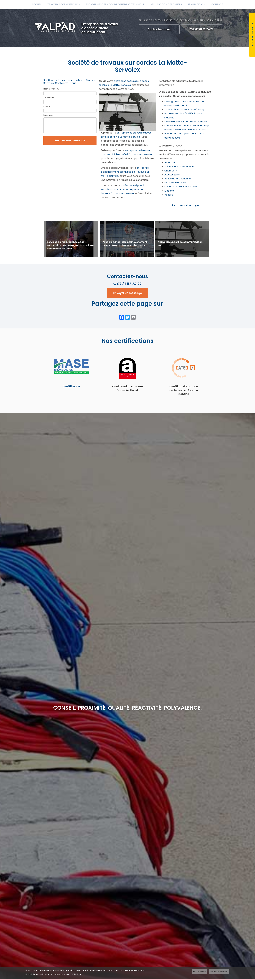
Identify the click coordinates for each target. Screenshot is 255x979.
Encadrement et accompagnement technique (115, 4)
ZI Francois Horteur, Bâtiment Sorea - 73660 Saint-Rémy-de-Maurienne (180, 20)
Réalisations (196, 4)
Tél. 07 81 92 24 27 (202, 29)
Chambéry (170, 170)
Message (48, 115)
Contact (217, 4)
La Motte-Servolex (175, 182)
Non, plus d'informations (219, 971)
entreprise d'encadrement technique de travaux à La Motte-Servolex (125, 172)
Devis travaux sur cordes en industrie (185, 121)
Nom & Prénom (51, 88)
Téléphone (48, 97)
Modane (169, 190)
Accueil (37, 4)
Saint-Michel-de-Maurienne (180, 186)
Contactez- (159, 29)
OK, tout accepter (199, 971)
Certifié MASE (71, 386)
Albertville (170, 162)
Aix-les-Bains (172, 174)
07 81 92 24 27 (129, 284)
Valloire (168, 194)
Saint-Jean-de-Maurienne (179, 166)
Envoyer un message (127, 293)
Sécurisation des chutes (166, 4)
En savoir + (71, 239)
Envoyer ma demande (70, 140)
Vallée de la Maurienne (177, 178)
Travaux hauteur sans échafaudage (184, 109)
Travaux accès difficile (62, 4)
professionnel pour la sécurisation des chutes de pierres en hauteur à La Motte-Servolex (123, 189)
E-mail (46, 106)
